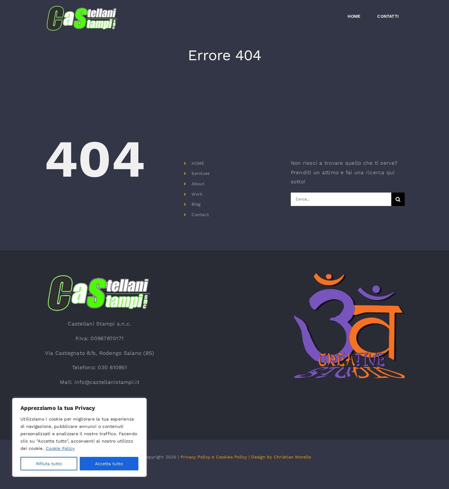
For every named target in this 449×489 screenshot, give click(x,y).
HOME (198, 163)
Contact (200, 214)
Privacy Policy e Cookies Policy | (216, 456)
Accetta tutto (109, 463)
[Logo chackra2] (349, 276)
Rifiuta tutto (49, 463)
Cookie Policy (60, 448)
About (198, 183)
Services (201, 173)
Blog (196, 204)
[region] (79, 437)
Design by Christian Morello (281, 456)
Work (197, 194)
